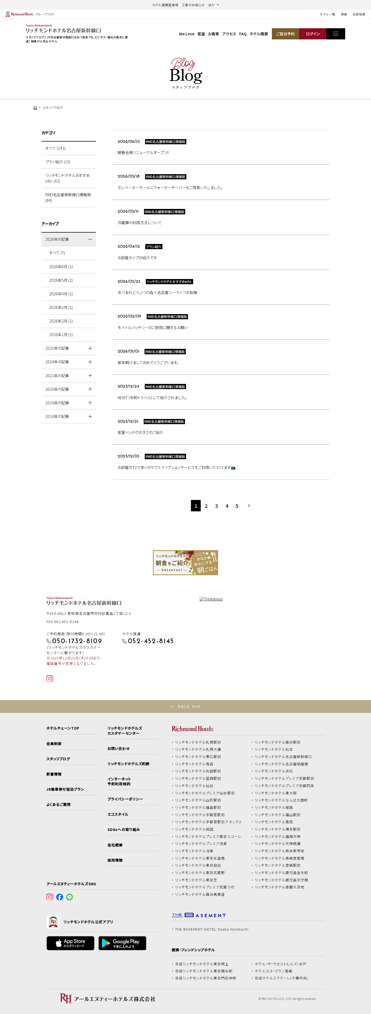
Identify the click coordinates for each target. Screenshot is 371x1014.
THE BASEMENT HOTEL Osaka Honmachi (212, 929)
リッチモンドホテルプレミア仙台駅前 (205, 793)
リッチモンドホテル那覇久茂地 (280, 887)
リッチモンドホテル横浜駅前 (278, 742)
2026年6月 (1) (61, 266)
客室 (201, 33)
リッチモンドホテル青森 (194, 764)
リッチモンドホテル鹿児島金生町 (282, 872)
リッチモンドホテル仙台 (194, 785)
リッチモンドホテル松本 (274, 749)
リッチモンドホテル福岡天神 (278, 836)
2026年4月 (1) (61, 293)
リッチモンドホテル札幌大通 (198, 749)
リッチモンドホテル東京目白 (198, 865)
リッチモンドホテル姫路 (274, 807)
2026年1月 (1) (61, 334)
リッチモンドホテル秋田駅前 (198, 771)
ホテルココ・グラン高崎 (274, 971)
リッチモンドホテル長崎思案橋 (280, 858)
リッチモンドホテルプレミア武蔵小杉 (205, 887)
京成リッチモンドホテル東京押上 (202, 964)
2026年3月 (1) (61, 307)
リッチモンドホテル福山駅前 (278, 814)
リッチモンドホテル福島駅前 (198, 807)
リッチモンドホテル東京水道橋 (200, 858)
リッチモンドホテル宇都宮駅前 (200, 814)
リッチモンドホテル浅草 (194, 851)
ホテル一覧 (327, 14)
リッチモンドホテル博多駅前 (278, 829)
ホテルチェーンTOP (62, 728)
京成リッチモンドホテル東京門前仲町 (206, 978)
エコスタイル (118, 814)
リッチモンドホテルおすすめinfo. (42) (67, 178)
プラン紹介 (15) (57, 161)
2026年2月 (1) (61, 321)
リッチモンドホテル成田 (194, 829)
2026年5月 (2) (61, 280)
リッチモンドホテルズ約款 (129, 763)
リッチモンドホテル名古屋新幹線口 (283, 756)
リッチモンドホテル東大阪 (276, 793)
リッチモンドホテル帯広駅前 (198, 756)
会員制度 (359, 14)
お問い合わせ (119, 748)
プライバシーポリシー (125, 799)
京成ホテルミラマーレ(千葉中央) (282, 978)
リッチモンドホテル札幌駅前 (198, 742)
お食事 (213, 33)
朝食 (344, 14)
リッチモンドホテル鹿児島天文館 (282, 880)
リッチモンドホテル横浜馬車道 (200, 894)
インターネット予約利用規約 (119, 781)
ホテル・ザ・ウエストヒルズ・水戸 (281, 964)
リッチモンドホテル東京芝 (196, 880)
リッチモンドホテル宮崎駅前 (278, 865)
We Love (186, 33)
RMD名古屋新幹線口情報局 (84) (68, 197)
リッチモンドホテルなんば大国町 (281, 800)
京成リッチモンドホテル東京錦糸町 (204, 971)
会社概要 (115, 845)
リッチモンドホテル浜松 (274, 771)
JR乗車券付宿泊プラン (65, 789)
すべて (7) (57, 252)
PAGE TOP (189, 706)
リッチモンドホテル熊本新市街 (280, 851)
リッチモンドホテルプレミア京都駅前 (285, 778)
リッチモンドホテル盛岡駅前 (198, 778)
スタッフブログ (58, 758)
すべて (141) (55, 148)
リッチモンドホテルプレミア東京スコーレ (208, 836)
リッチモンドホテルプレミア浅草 (201, 843)
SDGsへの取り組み (124, 829)
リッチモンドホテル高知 (274, 821)
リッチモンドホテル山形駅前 (198, 800)
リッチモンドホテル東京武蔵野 (200, 872)
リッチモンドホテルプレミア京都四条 (285, 785)
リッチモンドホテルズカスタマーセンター (125, 731)
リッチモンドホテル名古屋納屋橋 (282, 764)
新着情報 (54, 774)
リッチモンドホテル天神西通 (278, 843)
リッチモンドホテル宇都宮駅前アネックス (208, 821)
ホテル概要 (259, 33)
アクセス (229, 33)
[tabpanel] (185, 562)
